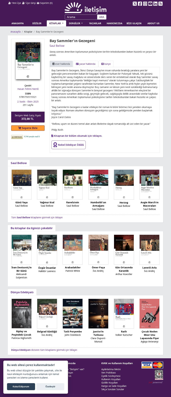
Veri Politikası (108, 372)
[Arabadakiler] (73, 249)
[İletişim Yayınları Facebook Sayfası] (140, 3)
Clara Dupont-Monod (98, 340)
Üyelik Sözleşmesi (110, 375)
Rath (124, 331)
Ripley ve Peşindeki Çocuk (21, 333)
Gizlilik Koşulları (109, 382)
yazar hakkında (87, 63)
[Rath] (124, 313)
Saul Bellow (57, 46)
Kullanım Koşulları (110, 379)
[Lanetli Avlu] (149, 249)
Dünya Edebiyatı (22, 292)
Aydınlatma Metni (111, 369)
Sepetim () (46, 3)
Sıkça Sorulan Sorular (112, 389)
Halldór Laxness (47, 271)
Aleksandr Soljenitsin (21, 276)
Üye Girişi (30, 3)
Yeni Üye (16, 3)
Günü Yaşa (21, 202)
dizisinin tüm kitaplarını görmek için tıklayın (44, 349)
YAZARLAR (95, 23)
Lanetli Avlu (149, 267)
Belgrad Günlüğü (47, 331)
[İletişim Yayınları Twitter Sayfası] (134, 3)
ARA (101, 17)
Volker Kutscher (123, 334)
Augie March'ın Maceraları (149, 204)
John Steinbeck (73, 334)
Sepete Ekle (29, 128)
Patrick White (72, 270)
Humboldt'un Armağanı (98, 204)
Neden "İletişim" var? (72, 369)
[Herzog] (124, 184)
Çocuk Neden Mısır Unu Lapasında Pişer (149, 335)
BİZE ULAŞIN (134, 23)
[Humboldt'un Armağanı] (98, 184)
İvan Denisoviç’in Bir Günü (22, 269)
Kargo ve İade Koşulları (113, 385)
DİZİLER (36, 23)
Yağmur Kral (47, 202)
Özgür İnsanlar (47, 267)
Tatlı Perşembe (73, 331)
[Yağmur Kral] (47, 184)
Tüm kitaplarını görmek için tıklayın (37, 217)
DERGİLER (75, 23)
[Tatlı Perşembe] (73, 313)
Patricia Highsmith (21, 338)
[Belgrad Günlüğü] (47, 313)
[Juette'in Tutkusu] (98, 313)
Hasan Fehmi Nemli (28, 88)
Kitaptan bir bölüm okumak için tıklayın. (77, 135)
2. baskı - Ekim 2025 (28, 101)
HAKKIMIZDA (114, 23)
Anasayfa (16, 31)
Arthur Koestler (124, 274)
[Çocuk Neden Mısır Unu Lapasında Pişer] (149, 313)
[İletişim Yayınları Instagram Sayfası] (145, 3)
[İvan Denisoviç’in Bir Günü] (22, 249)
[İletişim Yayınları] (85, 7)
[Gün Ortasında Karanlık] (124, 249)
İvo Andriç (98, 270)
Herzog (124, 202)
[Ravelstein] (73, 184)
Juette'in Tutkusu (98, 333)
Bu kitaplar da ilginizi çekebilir (32, 228)
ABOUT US (153, 23)
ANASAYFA (18, 23)
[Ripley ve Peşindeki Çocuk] (22, 313)
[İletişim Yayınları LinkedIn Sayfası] (155, 3)
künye (107, 63)
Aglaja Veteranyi (149, 341)
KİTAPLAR (55, 23)
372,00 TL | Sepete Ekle (152, 384)
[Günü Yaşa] (22, 184)
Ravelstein (72, 202)
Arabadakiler (72, 267)
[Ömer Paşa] (98, 249)
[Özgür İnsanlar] (47, 249)
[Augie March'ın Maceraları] (149, 184)
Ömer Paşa (98, 267)
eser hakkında (62, 63)
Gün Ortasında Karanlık (124, 269)
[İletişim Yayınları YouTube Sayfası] (150, 3)
